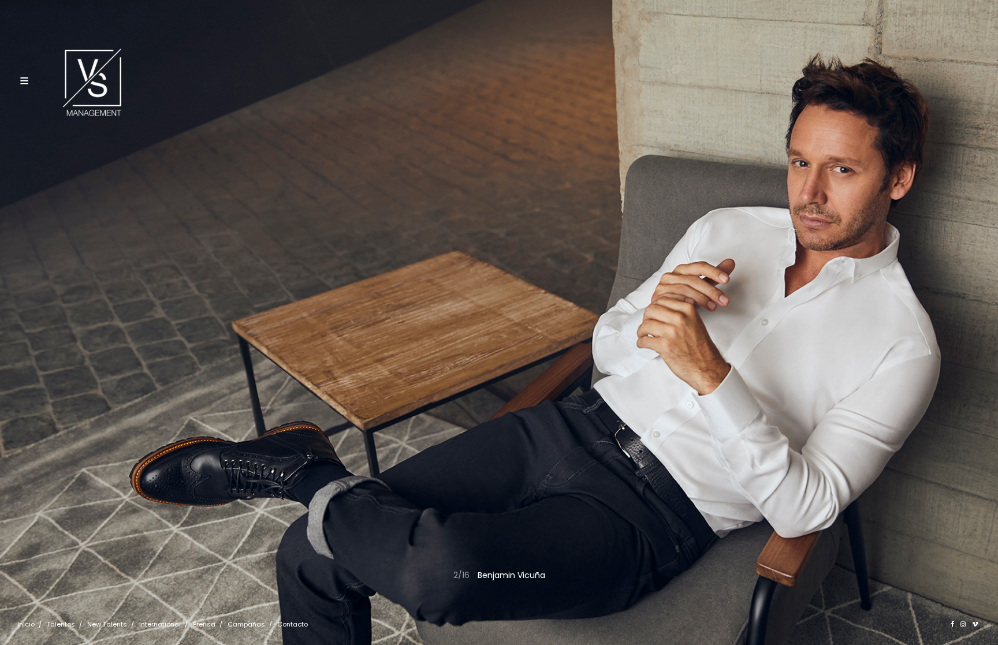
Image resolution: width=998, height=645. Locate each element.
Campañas (246, 624)
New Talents (107, 624)
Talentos (61, 624)
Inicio (26, 624)
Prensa (204, 624)
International (160, 624)
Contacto (292, 624)
